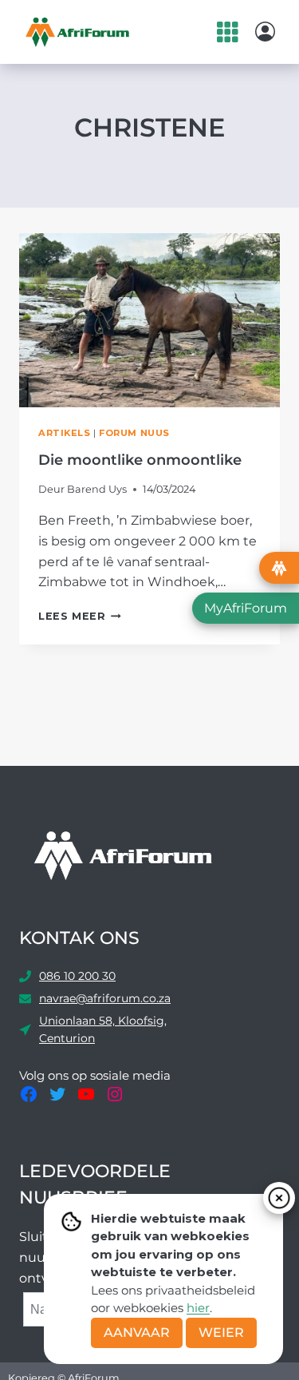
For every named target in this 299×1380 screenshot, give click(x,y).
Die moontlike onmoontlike (140, 460)
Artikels (64, 432)
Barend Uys (97, 489)
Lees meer (79, 616)
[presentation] (149, 320)
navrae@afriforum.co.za (105, 998)
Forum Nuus (134, 432)
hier (198, 1307)
